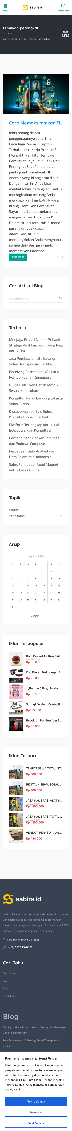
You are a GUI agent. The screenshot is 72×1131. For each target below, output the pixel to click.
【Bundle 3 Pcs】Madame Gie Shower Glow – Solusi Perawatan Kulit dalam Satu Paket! (44, 688)
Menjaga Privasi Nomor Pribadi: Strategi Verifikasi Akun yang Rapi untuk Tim (36, 345)
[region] (36, 1091)
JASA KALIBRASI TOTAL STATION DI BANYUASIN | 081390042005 (44, 816)
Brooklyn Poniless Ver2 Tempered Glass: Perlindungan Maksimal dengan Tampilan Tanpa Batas (44, 720)
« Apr (34, 615)
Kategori (14, 509)
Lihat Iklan (9, 996)
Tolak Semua (36, 1123)
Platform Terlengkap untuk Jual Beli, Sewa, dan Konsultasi (34, 427)
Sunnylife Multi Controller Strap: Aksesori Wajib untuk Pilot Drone (44, 704)
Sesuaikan (36, 1112)
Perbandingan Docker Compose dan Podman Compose (34, 441)
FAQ (5, 980)
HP (61, 257)
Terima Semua (36, 1101)
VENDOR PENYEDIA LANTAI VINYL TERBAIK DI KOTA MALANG (44, 832)
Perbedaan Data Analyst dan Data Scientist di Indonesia (32, 454)
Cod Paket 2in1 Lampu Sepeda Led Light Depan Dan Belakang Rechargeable (44, 672)
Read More (18, 257)
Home (6, 33)
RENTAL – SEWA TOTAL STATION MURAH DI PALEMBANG (44, 784)
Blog (5, 988)
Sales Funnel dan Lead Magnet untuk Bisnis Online (33, 467)
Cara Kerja (9, 973)
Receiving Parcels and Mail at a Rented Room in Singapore (34, 374)
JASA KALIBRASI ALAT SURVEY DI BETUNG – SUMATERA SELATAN (44, 800)
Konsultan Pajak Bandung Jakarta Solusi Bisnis (36, 401)
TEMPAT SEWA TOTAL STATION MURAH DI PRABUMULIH (44, 768)
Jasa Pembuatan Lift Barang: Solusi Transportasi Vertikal (32, 361)
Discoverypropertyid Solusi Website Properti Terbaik (31, 414)
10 (13, 585)
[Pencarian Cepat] (65, 34)
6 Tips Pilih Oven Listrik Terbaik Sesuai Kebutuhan (33, 388)
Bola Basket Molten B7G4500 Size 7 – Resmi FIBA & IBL (44, 656)
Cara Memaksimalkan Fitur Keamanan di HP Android (36, 123)
